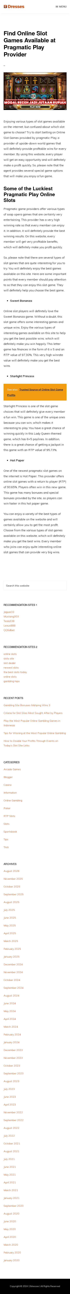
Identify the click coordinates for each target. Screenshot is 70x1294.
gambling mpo (12, 681)
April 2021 (10, 1182)
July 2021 (9, 1159)
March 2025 (11, 941)
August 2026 (11, 871)
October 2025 (12, 886)
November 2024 (13, 972)
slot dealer (10, 663)
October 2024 (12, 980)
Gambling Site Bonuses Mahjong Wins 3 (27, 705)
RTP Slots (9, 816)
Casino (8, 784)
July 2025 (9, 909)
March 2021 (11, 1190)
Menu (63, 6)
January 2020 (12, 1260)
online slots (10, 654)
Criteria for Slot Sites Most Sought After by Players (33, 713)
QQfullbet (9, 630)
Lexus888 (9, 625)
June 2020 (10, 1221)
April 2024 (10, 1019)
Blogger (8, 777)
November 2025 (13, 878)
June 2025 (10, 917)
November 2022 (13, 1112)
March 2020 (11, 1244)
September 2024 (14, 987)
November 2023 (13, 1057)
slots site (9, 658)
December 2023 (13, 1050)
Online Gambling (13, 800)
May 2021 (10, 1174)
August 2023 (11, 1081)
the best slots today (15, 672)
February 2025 (12, 948)
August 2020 (11, 1213)
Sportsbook (10, 831)
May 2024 (10, 1011)
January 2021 (12, 1198)
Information (10, 792)
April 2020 (10, 1237)
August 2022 (11, 1128)
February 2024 (12, 1034)
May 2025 (10, 925)
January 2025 (12, 956)
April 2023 (10, 1104)
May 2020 (10, 1229)
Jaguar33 (9, 612)
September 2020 (14, 1205)
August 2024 (11, 995)
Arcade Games (12, 769)
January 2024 (12, 1042)
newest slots (11, 667)
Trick (6, 847)
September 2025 (14, 894)
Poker (7, 808)
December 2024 (13, 964)
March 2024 (11, 1026)
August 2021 (11, 1151)
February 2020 (12, 1252)
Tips (6, 839)
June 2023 (10, 1096)
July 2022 (9, 1135)
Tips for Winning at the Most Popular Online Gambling (35, 733)
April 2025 (10, 933)
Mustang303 (11, 616)
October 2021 (12, 1143)
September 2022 (14, 1120)
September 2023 (14, 1073)
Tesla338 (9, 621)
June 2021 (10, 1166)
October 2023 (12, 1065)
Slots (6, 823)
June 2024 (10, 1003)
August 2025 (11, 902)
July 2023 (9, 1089)
